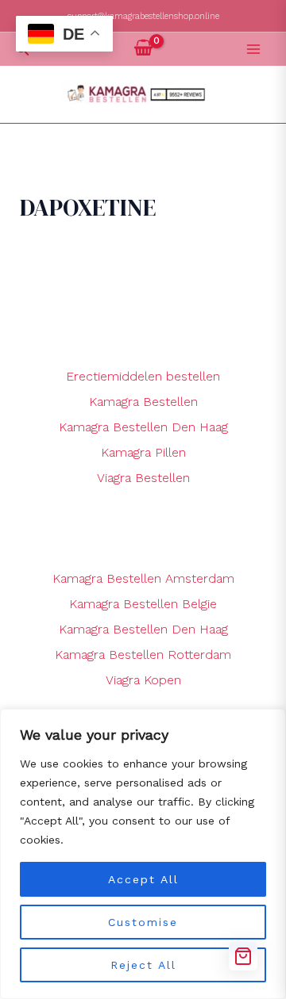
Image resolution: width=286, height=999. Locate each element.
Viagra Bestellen (143, 477)
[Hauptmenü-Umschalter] (253, 49)
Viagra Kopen (143, 679)
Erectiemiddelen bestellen (143, 376)
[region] (143, 854)
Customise (143, 922)
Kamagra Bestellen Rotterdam (143, 654)
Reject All (143, 965)
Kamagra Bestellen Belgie (143, 603)
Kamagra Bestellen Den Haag (143, 426)
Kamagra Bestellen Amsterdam (143, 578)
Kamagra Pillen (143, 452)
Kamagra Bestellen (143, 401)
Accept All (143, 879)
